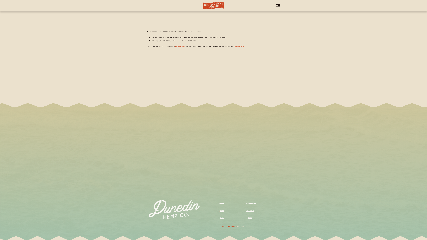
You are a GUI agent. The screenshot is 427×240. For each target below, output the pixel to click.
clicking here (180, 46)
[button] (163, 136)
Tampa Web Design (229, 226)
